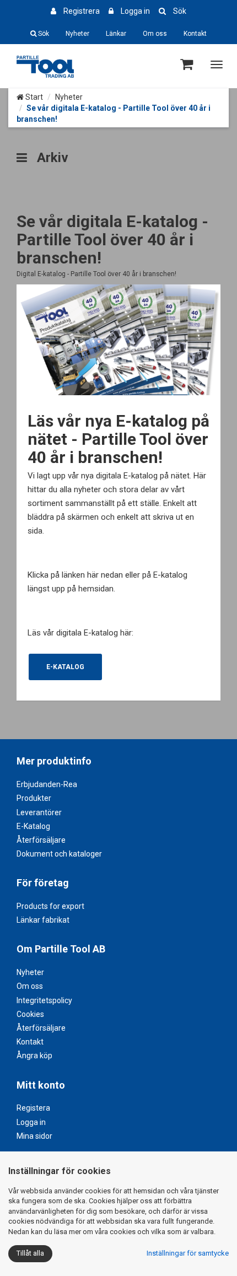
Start (33, 97)
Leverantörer (39, 812)
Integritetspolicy (44, 1000)
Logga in (135, 11)
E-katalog (65, 667)
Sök (179, 11)
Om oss (155, 33)
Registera (33, 1107)
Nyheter (77, 33)
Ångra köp (34, 1055)
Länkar (116, 33)
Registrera (81, 11)
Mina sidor (34, 1136)
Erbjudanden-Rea (47, 784)
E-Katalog (33, 826)
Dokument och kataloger (59, 853)
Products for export (50, 906)
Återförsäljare (41, 840)
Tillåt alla (30, 1253)
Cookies (30, 1014)
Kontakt (195, 33)
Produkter (34, 798)
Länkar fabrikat (43, 920)
